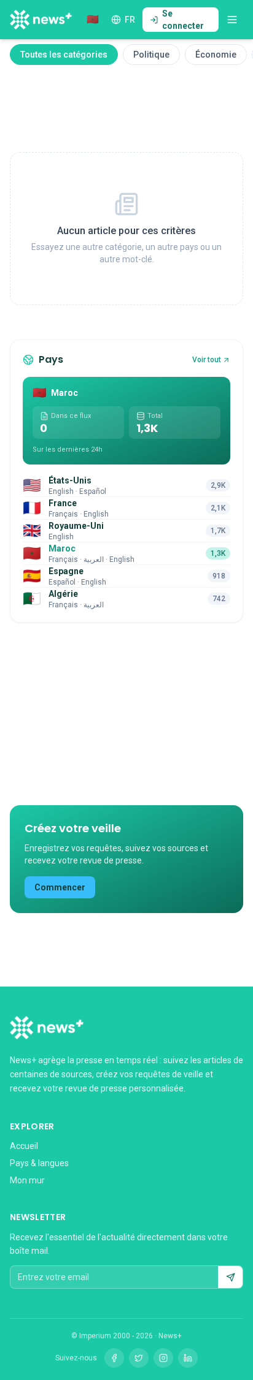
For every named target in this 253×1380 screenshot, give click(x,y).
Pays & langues (39, 1163)
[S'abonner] (230, 1277)
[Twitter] (139, 1358)
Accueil (24, 1146)
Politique (151, 54)
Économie (215, 54)
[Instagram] (163, 1358)
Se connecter (183, 20)
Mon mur (27, 1180)
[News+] (41, 19)
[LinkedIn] (188, 1358)
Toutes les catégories (63, 54)
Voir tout (206, 359)
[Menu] (232, 19)
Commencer (59, 887)
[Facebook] (114, 1358)
